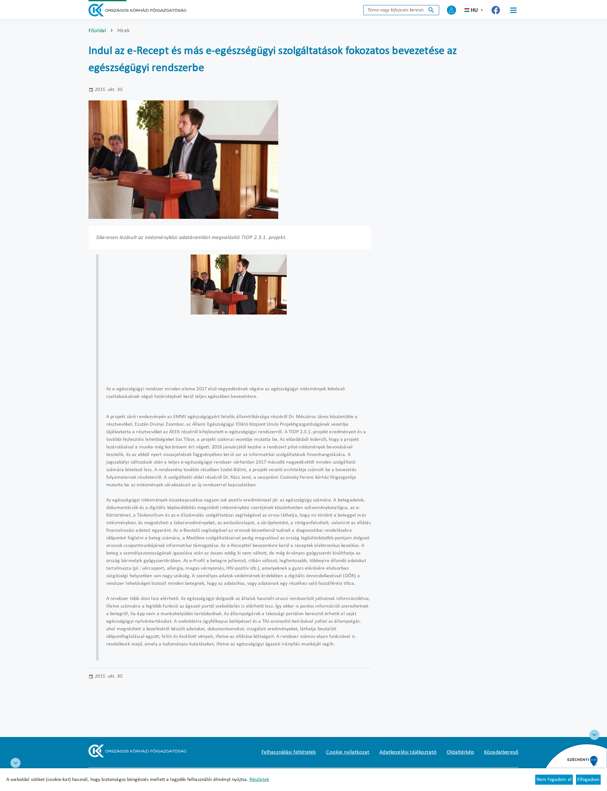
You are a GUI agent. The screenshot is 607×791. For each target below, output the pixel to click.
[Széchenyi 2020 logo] (594, 735)
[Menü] (513, 10)
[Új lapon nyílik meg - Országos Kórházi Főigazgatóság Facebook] (496, 10)
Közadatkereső (501, 752)
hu (474, 10)
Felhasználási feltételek (288, 752)
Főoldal (97, 31)
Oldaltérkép (460, 752)
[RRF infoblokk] (15, 763)
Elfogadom (588, 779)
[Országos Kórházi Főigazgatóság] (138, 10)
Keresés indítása (431, 10)
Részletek (259, 779)
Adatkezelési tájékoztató (408, 752)
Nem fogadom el (554, 779)
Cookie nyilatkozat (347, 752)
